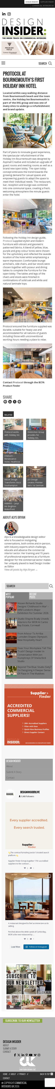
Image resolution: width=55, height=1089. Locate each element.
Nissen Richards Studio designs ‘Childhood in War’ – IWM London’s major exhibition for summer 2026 (33, 608)
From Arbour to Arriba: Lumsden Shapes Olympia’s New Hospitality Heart (32, 637)
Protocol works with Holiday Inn (12, 433)
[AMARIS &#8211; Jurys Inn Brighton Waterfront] (13, 495)
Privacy (22, 1074)
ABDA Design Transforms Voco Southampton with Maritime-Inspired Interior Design (12, 482)
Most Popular (10, 595)
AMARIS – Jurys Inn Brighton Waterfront (11, 506)
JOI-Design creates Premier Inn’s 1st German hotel (36, 482)
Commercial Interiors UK (43, 6)
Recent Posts (32, 595)
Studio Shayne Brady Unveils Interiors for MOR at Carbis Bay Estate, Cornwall (33, 622)
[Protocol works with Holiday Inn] (13, 424)
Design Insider (32, 2)
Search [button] (50, 63)
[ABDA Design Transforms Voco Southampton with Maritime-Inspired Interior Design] (13, 472)
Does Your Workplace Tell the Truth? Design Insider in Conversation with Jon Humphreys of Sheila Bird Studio (34, 655)
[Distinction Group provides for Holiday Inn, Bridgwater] (36, 424)
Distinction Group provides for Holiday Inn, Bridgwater (36, 435)
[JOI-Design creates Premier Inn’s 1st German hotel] (36, 472)
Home (5, 1074)
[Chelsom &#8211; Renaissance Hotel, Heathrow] (13, 448)
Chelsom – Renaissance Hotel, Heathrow (12, 458)
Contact (10, 777)
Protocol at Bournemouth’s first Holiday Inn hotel (23, 79)
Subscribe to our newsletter (22, 1021)
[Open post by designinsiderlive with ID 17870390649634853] (29, 896)
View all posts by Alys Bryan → (21, 569)
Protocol (7, 241)
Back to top (45, 1074)
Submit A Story (13, 772)
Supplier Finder (47, 2)
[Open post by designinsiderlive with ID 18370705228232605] (29, 825)
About (9, 766)
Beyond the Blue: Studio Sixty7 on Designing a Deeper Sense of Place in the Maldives (34, 670)
